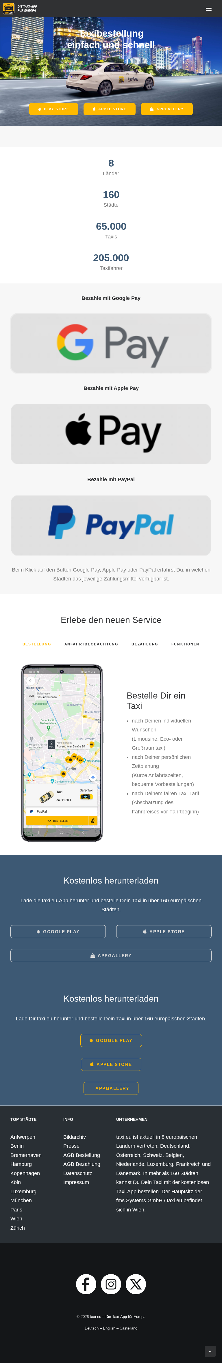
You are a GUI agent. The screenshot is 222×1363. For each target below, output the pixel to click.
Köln (15, 1182)
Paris (16, 1210)
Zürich (17, 1228)
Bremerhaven (26, 1155)
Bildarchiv (74, 1137)
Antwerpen (22, 1137)
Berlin (17, 1146)
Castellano (128, 1328)
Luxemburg (23, 1191)
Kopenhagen (25, 1173)
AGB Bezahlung (81, 1164)
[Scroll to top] (210, 1351)
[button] (208, 8)
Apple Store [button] (112, 109)
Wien (16, 1219)
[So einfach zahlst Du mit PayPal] (111, 525)
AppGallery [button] (170, 109)
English (109, 1328)
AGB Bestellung (81, 1155)
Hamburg (21, 1164)
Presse (71, 1146)
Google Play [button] (61, 931)
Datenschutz (77, 1173)
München (21, 1200)
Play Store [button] (56, 109)
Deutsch (92, 1328)
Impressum (76, 1182)
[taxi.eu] (20, 8)
